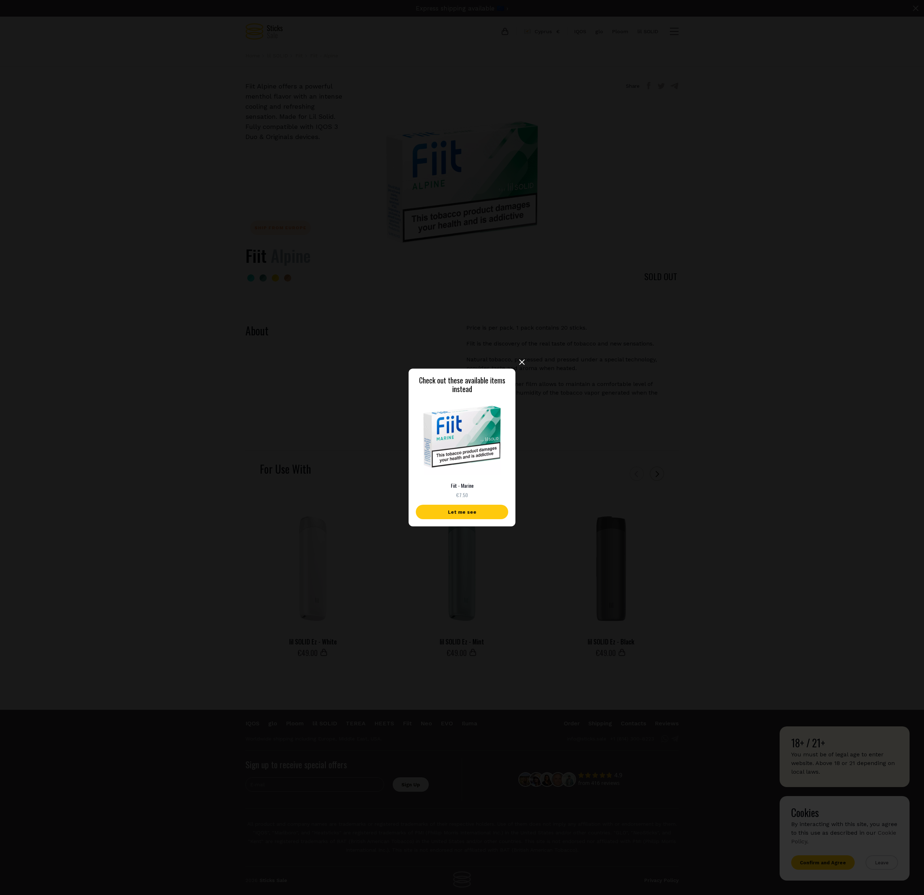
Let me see (462, 512)
